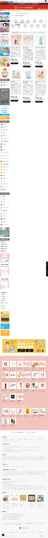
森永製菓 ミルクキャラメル (6, 85)
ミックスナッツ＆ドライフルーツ (6, 127)
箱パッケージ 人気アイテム (3, 260)
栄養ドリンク (4, 135)
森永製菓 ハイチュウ (5, 82)
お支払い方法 (3, 300)
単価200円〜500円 (4, 248)
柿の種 (4, 175)
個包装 (4, 196)
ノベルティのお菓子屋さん (15, 13)
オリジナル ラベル (5, 224)
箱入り (4, 204)
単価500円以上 (3, 251)
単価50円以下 (3, 241)
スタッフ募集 (40, 532)
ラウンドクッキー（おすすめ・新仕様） (6, 164)
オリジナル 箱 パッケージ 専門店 (12, 524)
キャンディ (4, 186)
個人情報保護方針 (24, 532)
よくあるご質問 (3, 298)
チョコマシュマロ (5, 155)
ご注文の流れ (3, 294)
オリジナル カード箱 (5, 207)
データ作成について (4, 296)
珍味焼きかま (4, 189)
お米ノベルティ (5, 124)
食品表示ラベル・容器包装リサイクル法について (26, 439)
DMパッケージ (5, 221)
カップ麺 (4, 144)
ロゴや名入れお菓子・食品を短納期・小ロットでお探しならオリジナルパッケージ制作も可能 (23, 523)
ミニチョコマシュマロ (6, 152)
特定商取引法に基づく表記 (14, 532)
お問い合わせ (32, 532)
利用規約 (4, 532)
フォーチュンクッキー (6, 169)
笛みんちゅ (4, 132)
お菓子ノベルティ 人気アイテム (3, 256)
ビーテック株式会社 (6, 513)
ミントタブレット (5, 138)
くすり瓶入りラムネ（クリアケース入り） (6, 141)
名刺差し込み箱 (5, 210)
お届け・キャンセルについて (4, 303)
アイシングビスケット (6, 158)
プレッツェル (4, 172)
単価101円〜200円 (4, 246)
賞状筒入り (4, 218)
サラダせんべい (5, 178)
